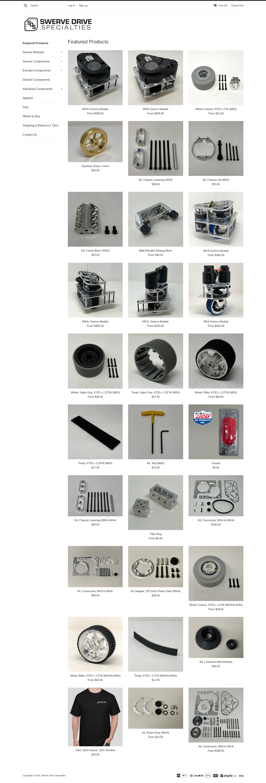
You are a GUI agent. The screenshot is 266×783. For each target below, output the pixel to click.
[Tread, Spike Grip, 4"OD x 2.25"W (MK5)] (155, 361)
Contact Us (30, 134)
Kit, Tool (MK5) (155, 463)
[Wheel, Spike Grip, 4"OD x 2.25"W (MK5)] (95, 361)
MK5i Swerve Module (155, 109)
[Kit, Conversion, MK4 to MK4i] (216, 715)
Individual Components (42, 88)
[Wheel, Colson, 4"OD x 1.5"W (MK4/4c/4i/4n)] (216, 573)
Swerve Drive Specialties (53, 775)
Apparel (28, 98)
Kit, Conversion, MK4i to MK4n (216, 520)
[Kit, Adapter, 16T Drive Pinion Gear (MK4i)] (155, 566)
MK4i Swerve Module (216, 250)
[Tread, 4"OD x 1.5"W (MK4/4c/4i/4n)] (155, 644)
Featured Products (35, 43)
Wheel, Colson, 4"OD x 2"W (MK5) (216, 109)
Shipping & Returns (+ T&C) (41, 125)
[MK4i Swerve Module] (216, 219)
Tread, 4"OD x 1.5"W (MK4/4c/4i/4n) (155, 675)
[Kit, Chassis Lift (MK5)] (216, 148)
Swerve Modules (42, 52)
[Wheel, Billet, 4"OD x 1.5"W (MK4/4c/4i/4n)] (95, 644)
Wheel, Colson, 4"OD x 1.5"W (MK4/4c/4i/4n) (215, 604)
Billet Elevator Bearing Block (155, 250)
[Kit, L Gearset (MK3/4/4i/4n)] (216, 637)
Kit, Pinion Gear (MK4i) (155, 732)
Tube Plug (155, 533)
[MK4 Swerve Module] (216, 290)
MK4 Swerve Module (216, 321)
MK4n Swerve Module (95, 321)
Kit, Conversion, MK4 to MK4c (95, 591)
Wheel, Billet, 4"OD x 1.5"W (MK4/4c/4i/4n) (95, 675)
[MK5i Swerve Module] (155, 77)
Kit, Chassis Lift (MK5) (216, 179)
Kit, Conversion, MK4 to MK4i (216, 746)
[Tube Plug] (155, 502)
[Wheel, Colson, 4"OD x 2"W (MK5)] (216, 77)
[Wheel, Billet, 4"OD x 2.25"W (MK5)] (216, 361)
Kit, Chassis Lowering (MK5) (155, 179)
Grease (216, 463)
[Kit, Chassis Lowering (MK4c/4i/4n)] (95, 495)
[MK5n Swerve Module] (95, 77)
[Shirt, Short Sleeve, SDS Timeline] (95, 717)
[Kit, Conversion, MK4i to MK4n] (216, 495)
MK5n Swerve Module (95, 109)
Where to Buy (31, 116)
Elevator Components (42, 70)
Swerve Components (42, 61)
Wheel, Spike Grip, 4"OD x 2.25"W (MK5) (95, 392)
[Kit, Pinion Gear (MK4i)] (155, 708)
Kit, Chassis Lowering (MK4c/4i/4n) (95, 520)
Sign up (83, 5)
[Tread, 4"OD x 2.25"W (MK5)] (95, 431)
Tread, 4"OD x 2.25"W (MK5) (95, 463)
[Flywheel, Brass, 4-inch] (95, 141)
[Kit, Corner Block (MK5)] (95, 219)
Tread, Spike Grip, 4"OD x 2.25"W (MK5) (156, 392)
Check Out (237, 5)
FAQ (25, 107)
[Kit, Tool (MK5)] (155, 431)
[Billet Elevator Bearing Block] (155, 219)
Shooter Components (36, 79)
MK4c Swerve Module (155, 321)
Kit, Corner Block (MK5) (95, 250)
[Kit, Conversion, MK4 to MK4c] (95, 566)
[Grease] (216, 431)
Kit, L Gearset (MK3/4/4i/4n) (216, 661)
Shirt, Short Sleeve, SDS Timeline (95, 750)
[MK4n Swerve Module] (95, 290)
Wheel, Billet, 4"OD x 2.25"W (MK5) (216, 392)
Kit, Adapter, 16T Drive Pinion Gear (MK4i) (155, 591)
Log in (71, 5)
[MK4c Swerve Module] (155, 290)
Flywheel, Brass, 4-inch (95, 166)
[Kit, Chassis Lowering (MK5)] (155, 148)
